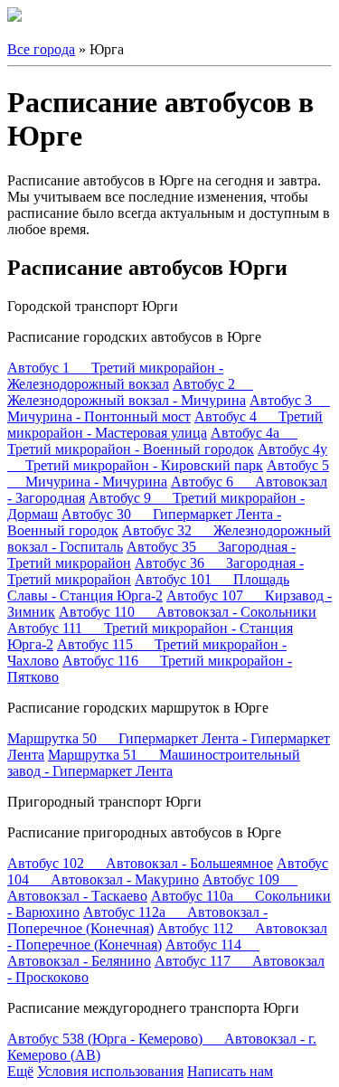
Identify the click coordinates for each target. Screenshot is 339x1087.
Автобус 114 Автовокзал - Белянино (133, 953)
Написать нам (230, 1071)
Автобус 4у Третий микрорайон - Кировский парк (167, 457)
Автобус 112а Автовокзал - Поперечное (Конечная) (137, 920)
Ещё (20, 1071)
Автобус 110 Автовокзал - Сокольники (187, 611)
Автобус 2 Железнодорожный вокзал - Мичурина (130, 392)
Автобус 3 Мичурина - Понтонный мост (168, 408)
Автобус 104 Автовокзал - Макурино (167, 871)
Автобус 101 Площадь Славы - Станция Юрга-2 (148, 587)
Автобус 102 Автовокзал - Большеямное (140, 863)
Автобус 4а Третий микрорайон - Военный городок (152, 441)
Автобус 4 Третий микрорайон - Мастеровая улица (165, 424)
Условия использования (110, 1071)
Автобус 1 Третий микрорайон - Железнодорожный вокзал (115, 376)
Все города (41, 49)
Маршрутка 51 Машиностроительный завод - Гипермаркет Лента (153, 763)
